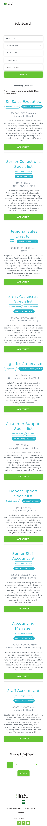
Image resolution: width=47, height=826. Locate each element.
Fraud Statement (20, 819)
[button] (23, 802)
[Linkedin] (19, 823)
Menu (35, 2)
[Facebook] (28, 823)
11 (36, 765)
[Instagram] (23, 823)
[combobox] (23, 46)
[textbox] (19, 45)
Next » (23, 773)
